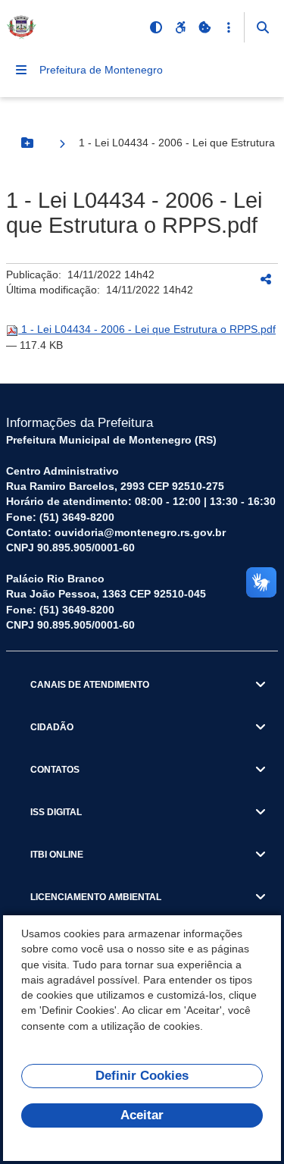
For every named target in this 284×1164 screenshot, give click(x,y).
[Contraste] (156, 27)
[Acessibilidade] (180, 27)
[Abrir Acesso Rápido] (229, 27)
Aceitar (142, 1115)
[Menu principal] (21, 70)
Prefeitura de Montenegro (101, 70)
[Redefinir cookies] (204, 27)
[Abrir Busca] (263, 27)
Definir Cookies (142, 1075)
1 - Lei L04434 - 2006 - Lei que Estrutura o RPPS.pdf (147, 329)
